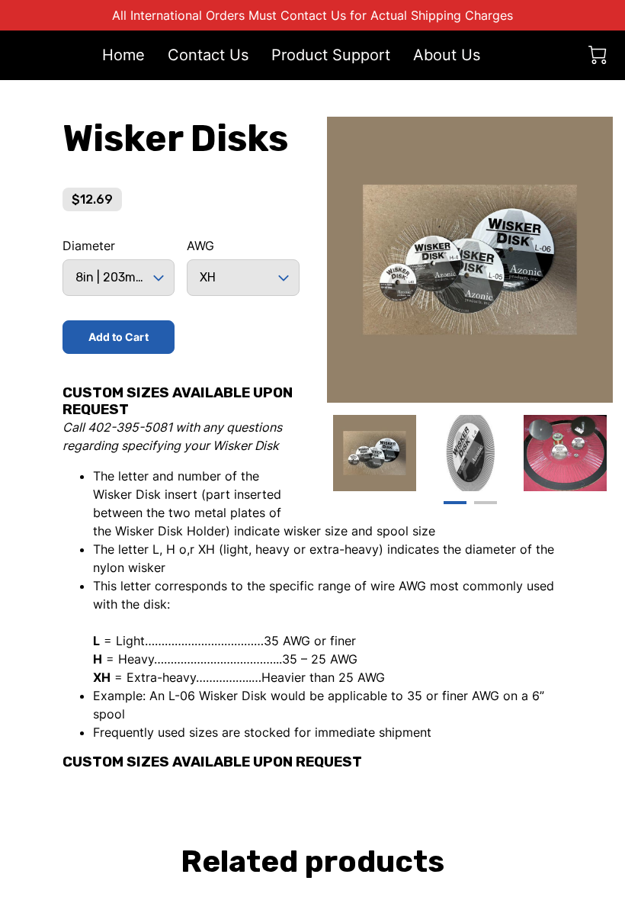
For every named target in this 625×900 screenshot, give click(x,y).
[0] (597, 55)
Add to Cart (118, 336)
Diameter (88, 246)
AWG (200, 246)
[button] (118, 277)
